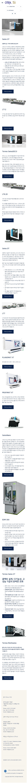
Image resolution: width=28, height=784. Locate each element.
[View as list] (15, 13)
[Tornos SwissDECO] (14, 141)
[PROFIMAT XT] (14, 381)
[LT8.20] (14, 186)
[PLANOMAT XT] (14, 345)
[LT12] (14, 101)
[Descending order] (20, 6)
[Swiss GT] (14, 27)
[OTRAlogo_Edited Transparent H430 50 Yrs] (10, 1)
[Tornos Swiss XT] (14, 562)
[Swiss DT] (14, 235)
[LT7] (14, 306)
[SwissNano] (14, 422)
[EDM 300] (14, 498)
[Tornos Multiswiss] (14, 630)
